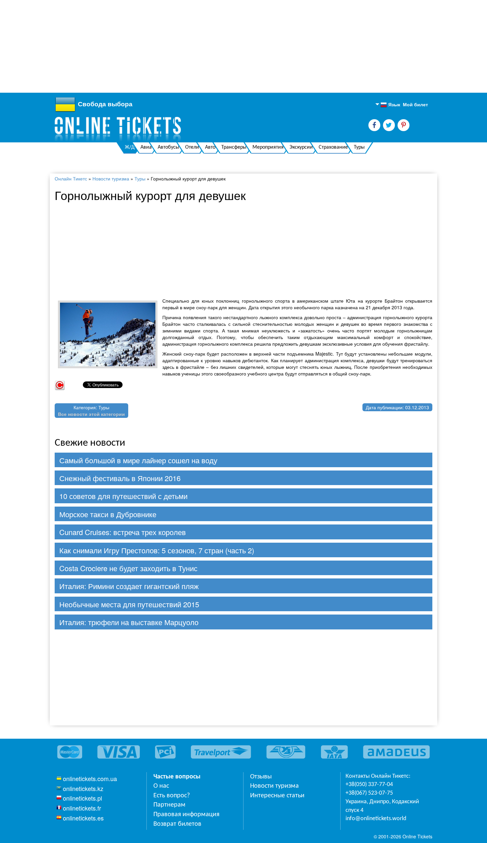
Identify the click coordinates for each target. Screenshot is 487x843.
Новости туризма (110, 178)
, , (382, 806)
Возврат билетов (177, 824)
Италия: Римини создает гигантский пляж (129, 586)
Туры (359, 147)
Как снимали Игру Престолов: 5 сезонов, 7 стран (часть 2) (156, 550)
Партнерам (169, 805)
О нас (161, 786)
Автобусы (168, 147)
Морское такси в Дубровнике (107, 514)
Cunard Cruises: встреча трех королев (122, 532)
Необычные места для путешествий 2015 (129, 604)
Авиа (146, 147)
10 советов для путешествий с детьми (123, 496)
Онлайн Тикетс (71, 178)
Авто (210, 147)
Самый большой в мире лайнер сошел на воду (138, 460)
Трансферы (233, 147)
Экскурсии (301, 147)
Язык (390, 104)
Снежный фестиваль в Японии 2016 (120, 478)
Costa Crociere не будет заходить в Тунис (128, 568)
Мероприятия (268, 147)
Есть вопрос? (171, 795)
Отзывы (261, 776)
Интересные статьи (277, 795)
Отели (192, 147)
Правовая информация (186, 814)
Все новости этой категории (91, 414)
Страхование (333, 147)
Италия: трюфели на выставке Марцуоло (128, 622)
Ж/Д (130, 147)
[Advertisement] (199, 46)
